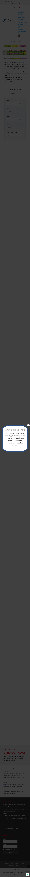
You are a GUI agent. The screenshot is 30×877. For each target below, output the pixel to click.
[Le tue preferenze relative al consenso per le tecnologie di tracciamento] (27, 874)
